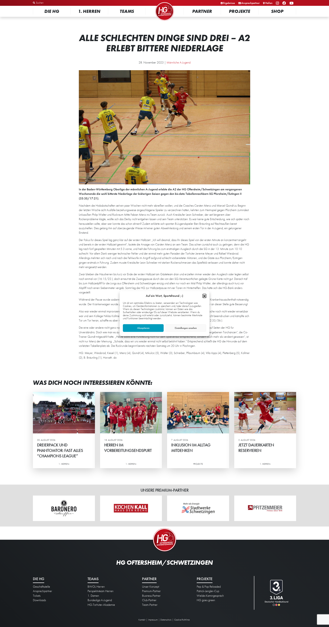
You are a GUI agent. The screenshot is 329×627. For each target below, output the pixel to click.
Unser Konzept (150, 586)
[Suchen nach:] (51, 3)
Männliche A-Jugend (179, 62)
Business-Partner (151, 596)
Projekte (239, 11)
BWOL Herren (96, 586)
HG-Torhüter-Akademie (101, 605)
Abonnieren (294, 611)
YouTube (292, 3)
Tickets (36, 596)
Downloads (39, 600)
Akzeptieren (143, 328)
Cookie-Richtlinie (182, 619)
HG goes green (206, 600)
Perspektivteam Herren (100, 591)
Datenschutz (165, 619)
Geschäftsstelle (41, 586)
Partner (202, 11)
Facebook (285, 3)
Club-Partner (149, 600)
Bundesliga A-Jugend (100, 600)
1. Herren (89, 11)
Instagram (277, 3)
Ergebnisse (229, 3)
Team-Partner (149, 605)
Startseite (164, 2)
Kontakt (141, 619)
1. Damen (93, 596)
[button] (204, 295)
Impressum (153, 619)
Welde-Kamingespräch (210, 596)
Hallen (268, 3)
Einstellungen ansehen (186, 328)
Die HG (51, 11)
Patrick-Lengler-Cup (208, 591)
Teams (127, 11)
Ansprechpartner (250, 3)
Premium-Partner (151, 591)
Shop (277, 11)
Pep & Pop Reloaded (209, 586)
